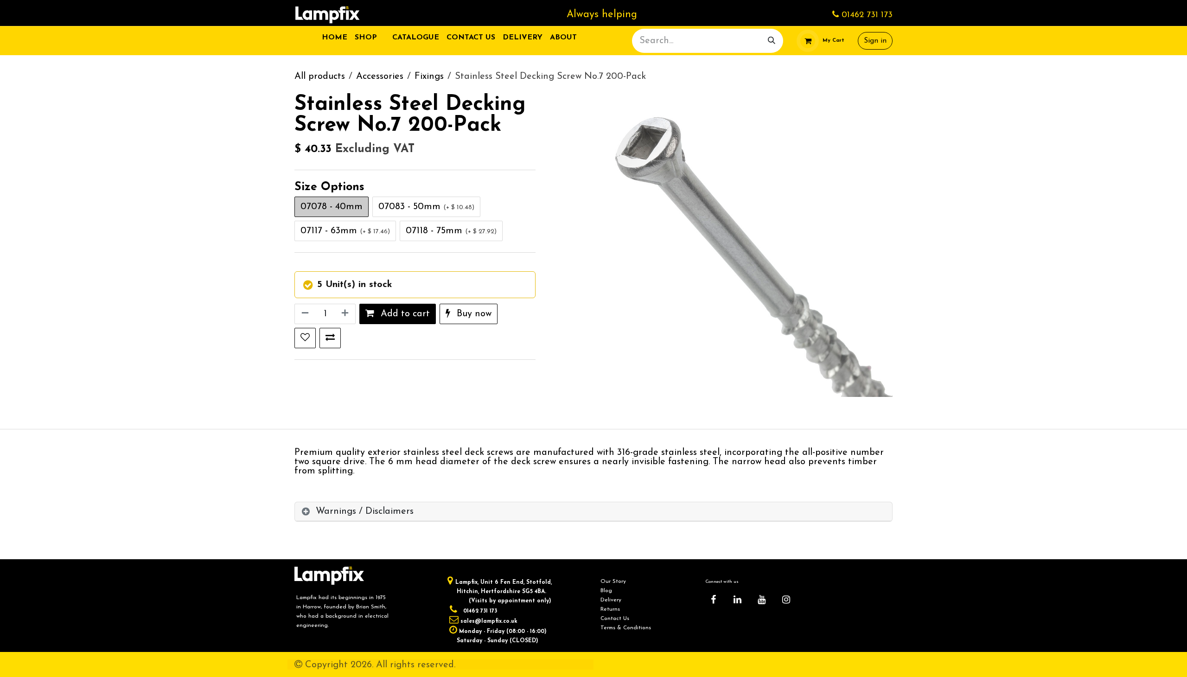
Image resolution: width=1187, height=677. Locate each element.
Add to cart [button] (404, 314)
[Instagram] (786, 599)
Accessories (379, 76)
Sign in (875, 41)
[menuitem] (334, 37)
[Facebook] (713, 599)
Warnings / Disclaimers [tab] (365, 511)
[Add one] (346, 314)
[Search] (771, 41)
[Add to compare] (330, 338)
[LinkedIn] (737, 599)
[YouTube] (762, 599)
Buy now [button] (472, 314)
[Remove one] (304, 314)
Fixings (429, 76)
